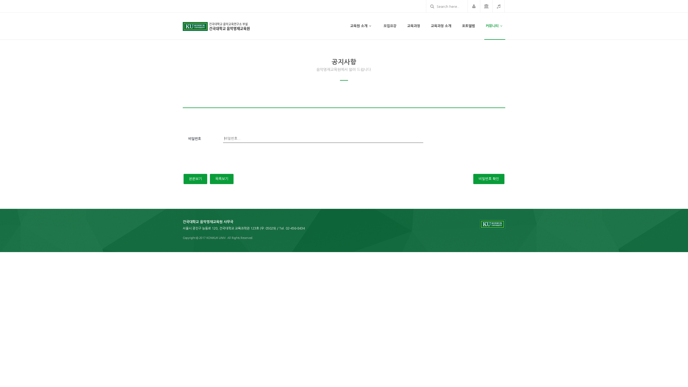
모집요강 (390, 26)
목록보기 (221, 179)
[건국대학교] (486, 6)
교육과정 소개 (441, 26)
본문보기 (195, 179)
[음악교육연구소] (498, 6)
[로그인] (474, 6)
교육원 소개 (359, 26)
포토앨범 (468, 26)
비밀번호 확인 (489, 179)
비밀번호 (194, 139)
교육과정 (413, 26)
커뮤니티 (493, 26)
